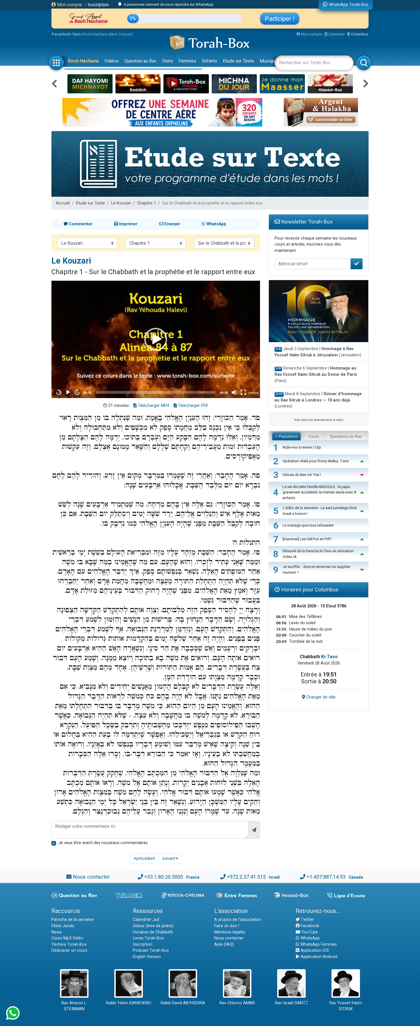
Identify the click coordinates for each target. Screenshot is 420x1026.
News (56, 932)
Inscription (98, 4)
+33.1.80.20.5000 (163, 877)
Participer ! (280, 18)
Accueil (63, 203)
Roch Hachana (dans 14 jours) (108, 34)
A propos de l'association (237, 919)
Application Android (318, 956)
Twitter (307, 919)
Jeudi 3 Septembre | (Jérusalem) (318, 352)
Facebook (309, 925)
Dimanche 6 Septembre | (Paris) (316, 374)
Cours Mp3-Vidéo (67, 938)
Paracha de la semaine (72, 919)
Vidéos (111, 61)
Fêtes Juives (62, 925)
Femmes (187, 61)
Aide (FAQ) (224, 944)
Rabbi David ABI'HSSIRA (183, 1003)
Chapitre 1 (146, 203)
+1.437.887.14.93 (326, 877)
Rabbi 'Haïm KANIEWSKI (128, 1003)
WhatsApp (309, 938)
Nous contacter (91, 877)
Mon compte (69, 4)
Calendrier (336, 34)
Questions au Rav (346, 436)
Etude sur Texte (238, 61)
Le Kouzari (121, 203)
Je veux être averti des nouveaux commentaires (103, 842)
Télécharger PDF (192, 405)
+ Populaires (286, 436)
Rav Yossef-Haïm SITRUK (345, 1006)
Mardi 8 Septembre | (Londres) (318, 400)
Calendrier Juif (146, 919)
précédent (145, 858)
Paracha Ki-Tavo (66, 34)
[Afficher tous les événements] (120, 4)
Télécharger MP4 (153, 405)
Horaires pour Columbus (309, 590)
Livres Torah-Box (148, 938)
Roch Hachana (83, 61)
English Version (147, 956)
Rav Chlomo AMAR (237, 1003)
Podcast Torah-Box (151, 950)
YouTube (309, 932)
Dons (167, 61)
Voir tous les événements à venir (318, 420)
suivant (169, 858)
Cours (313, 436)
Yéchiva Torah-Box (69, 944)
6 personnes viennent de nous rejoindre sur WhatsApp (168, 4)
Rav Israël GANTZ (291, 1003)
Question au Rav (140, 61)
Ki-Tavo (329, 656)
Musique (268, 61)
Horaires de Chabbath (153, 932)
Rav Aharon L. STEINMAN (74, 1006)
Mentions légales (229, 932)
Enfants (209, 61)
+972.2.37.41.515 (246, 877)
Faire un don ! (226, 925)
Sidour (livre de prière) (153, 925)
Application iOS (314, 950)
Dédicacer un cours (69, 950)
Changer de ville (320, 697)
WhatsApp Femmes (318, 944)
